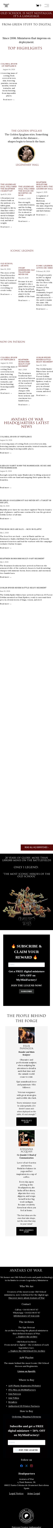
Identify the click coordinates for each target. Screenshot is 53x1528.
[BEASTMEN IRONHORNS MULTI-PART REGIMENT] (26, 352)
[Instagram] (31, 1466)
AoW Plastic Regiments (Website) (24, 1385)
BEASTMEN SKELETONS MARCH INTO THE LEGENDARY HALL (44, 185)
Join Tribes (13, 1398)
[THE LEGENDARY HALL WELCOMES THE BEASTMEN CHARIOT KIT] (9, 176)
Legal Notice (16, 1493)
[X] (26, 1466)
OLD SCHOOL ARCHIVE (7, 264)
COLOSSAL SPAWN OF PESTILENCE (9, 65)
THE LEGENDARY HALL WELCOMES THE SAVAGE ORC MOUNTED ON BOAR (26, 190)
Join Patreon (14, 1394)
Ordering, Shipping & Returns (26, 1416)
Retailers (12, 1402)
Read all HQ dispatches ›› (37, 847)
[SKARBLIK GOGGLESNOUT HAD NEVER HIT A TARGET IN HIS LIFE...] (26, 495)
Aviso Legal (33, 1493)
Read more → (9, 99)
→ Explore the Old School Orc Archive (26, 1351)
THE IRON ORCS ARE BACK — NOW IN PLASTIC (21, 529)
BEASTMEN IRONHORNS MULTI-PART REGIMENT (24, 362)
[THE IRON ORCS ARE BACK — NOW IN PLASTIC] (26, 525)
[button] (49, 51)
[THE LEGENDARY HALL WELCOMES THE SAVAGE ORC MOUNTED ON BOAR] (26, 177)
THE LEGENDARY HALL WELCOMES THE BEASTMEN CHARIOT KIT (9, 187)
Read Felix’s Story (26, 1121)
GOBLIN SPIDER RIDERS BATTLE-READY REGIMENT (44, 359)
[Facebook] (21, 1466)
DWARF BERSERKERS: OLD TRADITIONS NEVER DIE (26, 271)
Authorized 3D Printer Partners (24, 1406)
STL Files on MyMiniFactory (22, 1389)
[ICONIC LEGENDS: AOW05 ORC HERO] (44, 259)
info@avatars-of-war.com (26, 1315)
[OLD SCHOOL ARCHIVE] (9, 258)
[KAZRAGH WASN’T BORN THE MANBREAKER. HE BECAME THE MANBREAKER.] (26, 460)
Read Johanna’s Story (26, 1231)
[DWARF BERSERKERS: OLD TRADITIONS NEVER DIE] (26, 260)
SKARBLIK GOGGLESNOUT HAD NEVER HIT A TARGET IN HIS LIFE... (25, 501)
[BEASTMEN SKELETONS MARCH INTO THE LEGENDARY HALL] (44, 175)
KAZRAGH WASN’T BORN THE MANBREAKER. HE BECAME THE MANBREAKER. (25, 466)
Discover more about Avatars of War (26, 1298)
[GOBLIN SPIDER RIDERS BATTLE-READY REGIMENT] (44, 351)
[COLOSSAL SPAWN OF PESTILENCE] (9, 57)
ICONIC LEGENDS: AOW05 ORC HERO (44, 267)
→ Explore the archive (26, 1336)
